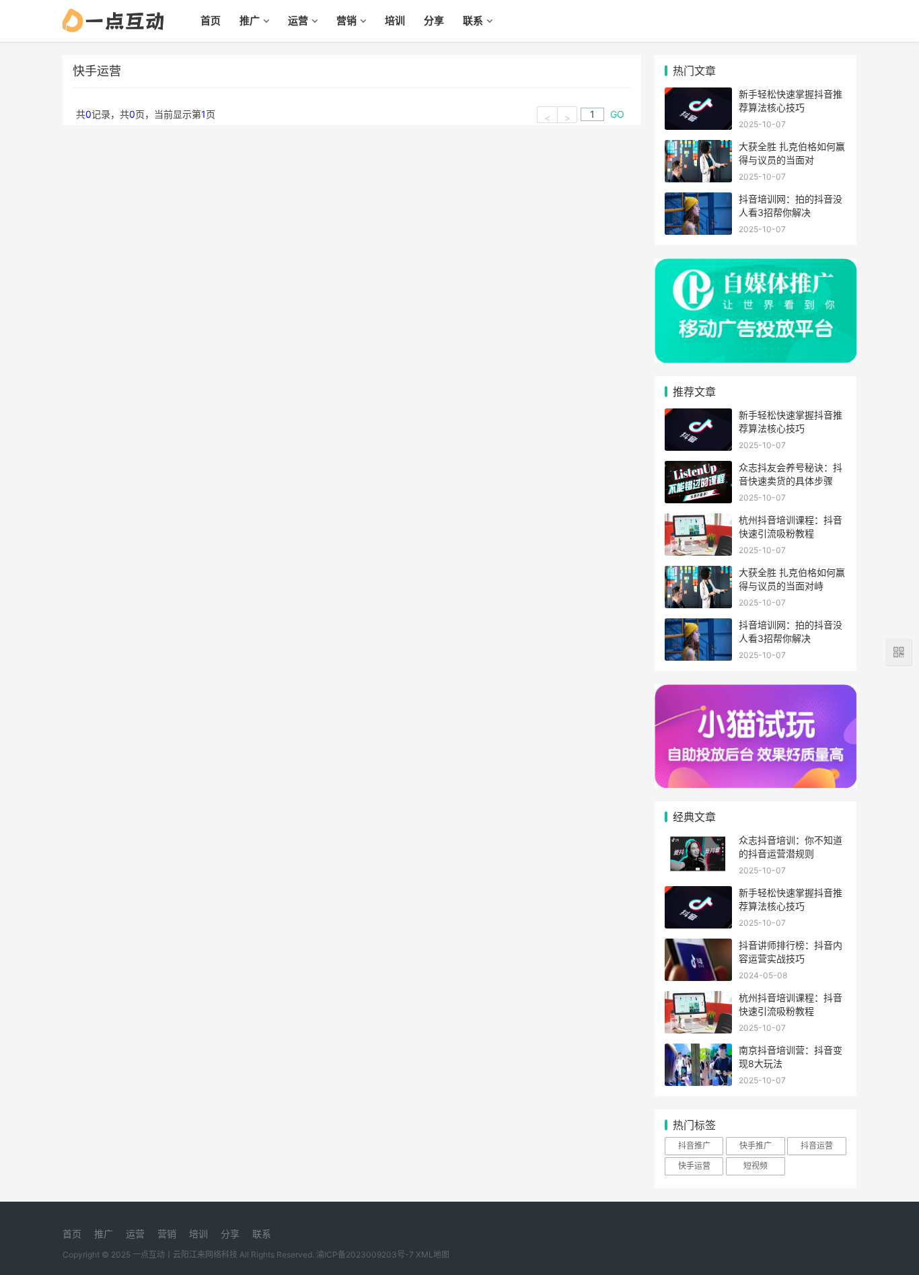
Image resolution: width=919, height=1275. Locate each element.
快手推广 (755, 1145)
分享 (434, 20)
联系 (473, 20)
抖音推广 (694, 1145)
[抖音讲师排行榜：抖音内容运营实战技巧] (698, 947)
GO (617, 114)
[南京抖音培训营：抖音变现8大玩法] (698, 1052)
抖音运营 (817, 1145)
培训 (395, 20)
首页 (210, 20)
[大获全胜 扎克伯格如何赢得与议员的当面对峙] (698, 148)
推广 (250, 20)
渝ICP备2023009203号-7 (365, 1254)
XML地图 (432, 1254)
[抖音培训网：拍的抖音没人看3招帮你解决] (698, 201)
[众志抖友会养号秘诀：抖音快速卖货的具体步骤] (698, 469)
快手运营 (694, 1166)
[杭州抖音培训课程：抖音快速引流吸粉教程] (698, 521)
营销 (346, 20)
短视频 (755, 1166)
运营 (298, 20)
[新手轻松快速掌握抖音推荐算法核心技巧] (698, 96)
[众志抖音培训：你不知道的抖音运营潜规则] (698, 842)
